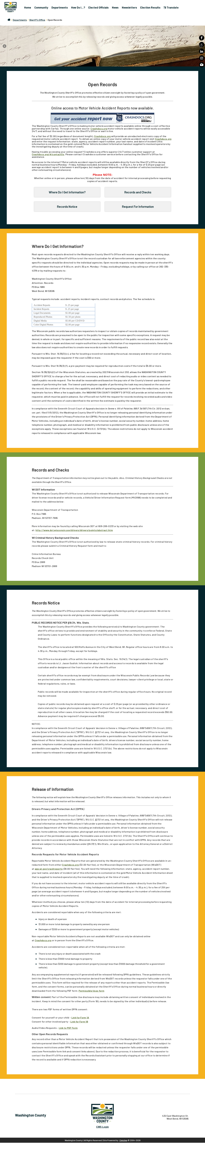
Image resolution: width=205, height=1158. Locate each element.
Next (200, 46)
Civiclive (123, 1140)
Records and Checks (137, 192)
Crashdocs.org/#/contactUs (48, 154)
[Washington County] (12, 7)
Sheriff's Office (37, 20)
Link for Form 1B (79, 1021)
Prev (4, 46)
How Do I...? (78, 7)
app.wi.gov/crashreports (49, 868)
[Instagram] (201, 58)
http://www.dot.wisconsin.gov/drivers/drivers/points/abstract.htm (74, 530)
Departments (59, 7)
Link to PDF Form (68, 1027)
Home (27, 7)
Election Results (150, 7)
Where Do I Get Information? (67, 192)
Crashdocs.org (98, 128)
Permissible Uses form (91, 990)
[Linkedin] (201, 51)
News (115, 7)
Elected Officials (98, 7)
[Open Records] (102, 46)
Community (41, 7)
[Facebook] (201, 37)
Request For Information (138, 206)
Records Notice (67, 206)
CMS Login (102, 1127)
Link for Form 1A (80, 1017)
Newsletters (129, 7)
